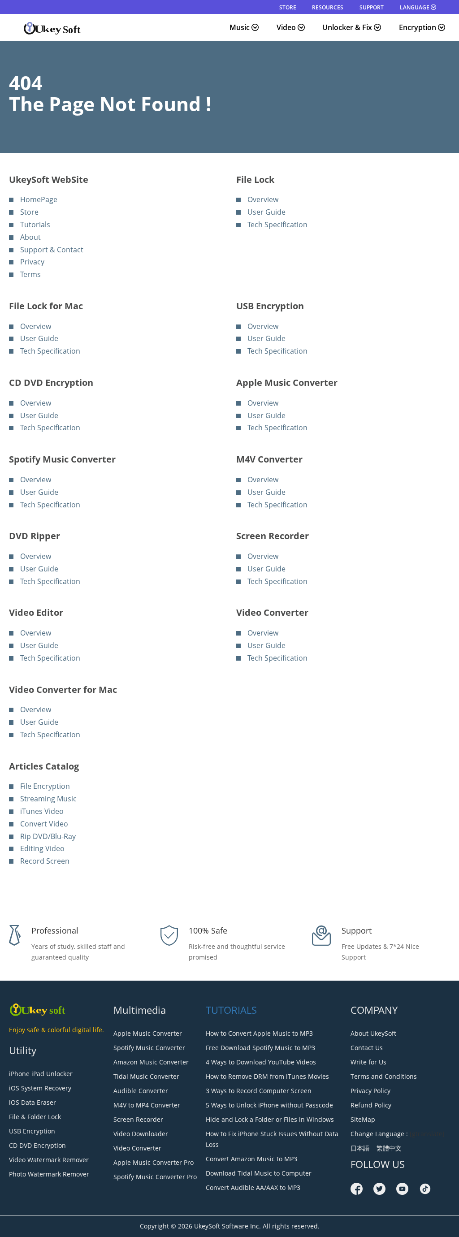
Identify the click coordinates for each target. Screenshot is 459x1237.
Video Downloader (140, 1133)
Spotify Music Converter (149, 1047)
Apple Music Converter (147, 1033)
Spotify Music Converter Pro (155, 1176)
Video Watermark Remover (49, 1159)
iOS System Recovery (40, 1088)
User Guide (266, 212)
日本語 (362, 1148)
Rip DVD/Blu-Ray (48, 836)
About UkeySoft (373, 1033)
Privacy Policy (370, 1090)
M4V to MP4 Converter (146, 1105)
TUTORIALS (231, 1009)
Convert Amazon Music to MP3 (251, 1159)
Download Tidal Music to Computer (259, 1173)
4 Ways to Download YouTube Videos (261, 1062)
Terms (30, 274)
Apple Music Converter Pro (153, 1162)
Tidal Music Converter (146, 1076)
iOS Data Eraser (32, 1102)
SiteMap (363, 1119)
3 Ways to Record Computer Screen (259, 1090)
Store (29, 212)
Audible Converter (140, 1090)
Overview (262, 199)
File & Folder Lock (35, 1116)
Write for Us (368, 1062)
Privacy (32, 262)
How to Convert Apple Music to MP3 (259, 1033)
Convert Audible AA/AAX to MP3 (253, 1187)
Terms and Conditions (384, 1076)
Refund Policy (371, 1105)
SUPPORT (371, 7)
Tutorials (35, 224)
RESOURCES (327, 7)
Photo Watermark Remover (49, 1174)
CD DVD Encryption (37, 1145)
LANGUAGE (415, 7)
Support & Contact (51, 250)
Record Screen (44, 861)
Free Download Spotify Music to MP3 (260, 1047)
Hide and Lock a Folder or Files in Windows (270, 1119)
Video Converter (137, 1148)
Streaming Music (48, 799)
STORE (287, 7)
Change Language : (379, 1133)
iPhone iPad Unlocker (41, 1073)
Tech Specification (277, 224)
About (30, 237)
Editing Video (42, 848)
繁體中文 (387, 1148)
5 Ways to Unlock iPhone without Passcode (269, 1105)
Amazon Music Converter (151, 1062)
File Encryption (45, 786)
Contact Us (367, 1047)
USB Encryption (32, 1131)
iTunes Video (42, 811)
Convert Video (44, 824)
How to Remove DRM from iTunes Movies (267, 1076)
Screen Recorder (138, 1119)
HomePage (38, 199)
